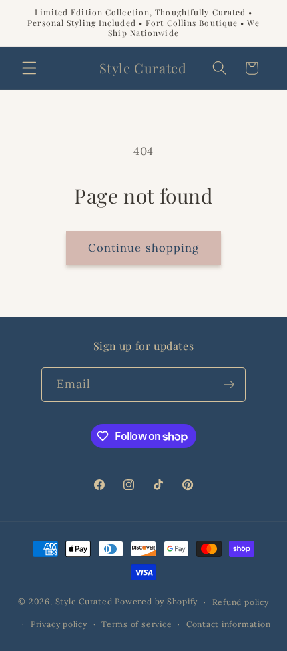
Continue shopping (144, 247)
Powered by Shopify (156, 602)
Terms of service (136, 624)
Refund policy (240, 602)
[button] (29, 68)
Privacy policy (59, 624)
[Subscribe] (229, 384)
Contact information (228, 624)
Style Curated (84, 602)
